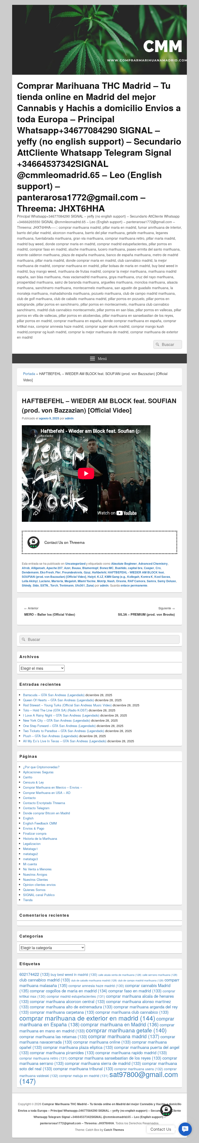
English (28, 818)
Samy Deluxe (167, 581)
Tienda (28, 900)
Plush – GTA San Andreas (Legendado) (50, 736)
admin (69, 418)
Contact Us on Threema (64, 542)
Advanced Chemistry (153, 563)
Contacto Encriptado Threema (44, 802)
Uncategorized (75, 563)
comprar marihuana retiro (43, 1058)
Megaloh (70, 581)
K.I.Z (100, 576)
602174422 (34, 974)
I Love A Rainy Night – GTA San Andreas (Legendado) (61, 715)
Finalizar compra (34, 833)
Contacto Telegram (36, 808)
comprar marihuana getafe (126, 1030)
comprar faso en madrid (135, 991)
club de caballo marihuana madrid (94, 980)
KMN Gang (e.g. (115, 576)
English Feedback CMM (40, 823)
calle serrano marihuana (159, 975)
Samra (151, 581)
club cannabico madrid (44, 980)
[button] (185, 1129)
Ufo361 (80, 585)
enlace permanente (134, 585)
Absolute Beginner (124, 563)
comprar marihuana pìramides (62, 1052)
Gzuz (87, 572)
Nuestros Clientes (35, 879)
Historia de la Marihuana (40, 838)
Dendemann (30, 572)
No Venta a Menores (37, 869)
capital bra (135, 568)
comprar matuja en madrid (83, 1075)
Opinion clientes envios (39, 884)
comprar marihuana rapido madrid (131, 1052)
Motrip (101, 581)
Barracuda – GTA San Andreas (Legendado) (53, 695)
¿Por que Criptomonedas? (41, 767)
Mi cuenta (30, 864)
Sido (36, 585)
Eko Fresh (47, 572)
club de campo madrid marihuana (141, 980)
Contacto (29, 797)
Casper (149, 568)
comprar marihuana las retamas (53, 1036)
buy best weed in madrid (74, 974)
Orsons (121, 581)
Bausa (76, 568)
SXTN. (44, 585)
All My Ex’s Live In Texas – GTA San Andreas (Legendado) (64, 741)
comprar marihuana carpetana (62, 1012)
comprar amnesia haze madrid (96, 985)
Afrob (26, 568)
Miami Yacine (87, 581)
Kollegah (133, 576)
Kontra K (147, 576)
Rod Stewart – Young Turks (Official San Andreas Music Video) (67, 705)
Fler (58, 572)
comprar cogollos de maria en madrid (68, 991)
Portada (29, 373)
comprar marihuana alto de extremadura (71, 1007)
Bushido (120, 568)
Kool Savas (162, 576)
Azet (67, 568)
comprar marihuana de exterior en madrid (87, 1017)
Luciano (44, 581)
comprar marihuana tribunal (83, 1068)
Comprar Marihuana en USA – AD (46, 792)
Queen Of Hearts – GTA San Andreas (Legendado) (58, 700)
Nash (111, 581)
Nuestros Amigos (35, 874)
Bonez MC (107, 568)
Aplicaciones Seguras (38, 772)
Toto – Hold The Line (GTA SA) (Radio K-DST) (55, 710)
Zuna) (90, 585)
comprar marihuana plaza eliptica (78, 1047)
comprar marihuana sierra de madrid (103, 1063)
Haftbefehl (99, 572)
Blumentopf (90, 568)
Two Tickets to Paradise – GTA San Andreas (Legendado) (63, 730)
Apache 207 (54, 568)
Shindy (26, 585)
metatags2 (30, 853)
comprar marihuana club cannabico (132, 1012)
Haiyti (92, 576)
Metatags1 (30, 848)
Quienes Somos (34, 889)
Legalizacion (32, 843)
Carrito (27, 777)
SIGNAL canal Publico (39, 894)
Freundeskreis (72, 572)
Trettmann (66, 585)
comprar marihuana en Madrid (120, 1024)
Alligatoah (38, 568)
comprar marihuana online (102, 1042)
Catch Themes (114, 1129)
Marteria (57, 581)
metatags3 (30, 859)
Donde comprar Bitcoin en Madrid (46, 813)
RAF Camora (136, 581)
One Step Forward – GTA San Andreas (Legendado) (59, 725)
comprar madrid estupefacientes (76, 996)
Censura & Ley (33, 782)
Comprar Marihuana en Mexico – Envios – (52, 787)
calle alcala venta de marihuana (119, 975)
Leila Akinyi (30, 581)
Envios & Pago (33, 828)
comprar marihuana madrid (123, 1036)
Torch (54, 585)
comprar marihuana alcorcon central (67, 1001)
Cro (158, 568)
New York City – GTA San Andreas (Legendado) (56, 720)
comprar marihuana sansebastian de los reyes (114, 1058)
